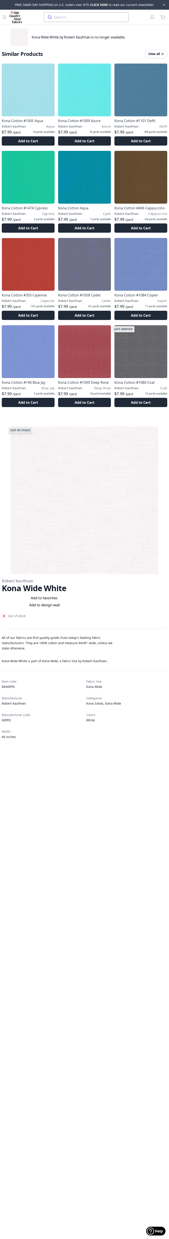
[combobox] (86, 17)
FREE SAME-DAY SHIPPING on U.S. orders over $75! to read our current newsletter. (84, 5)
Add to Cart (28, 141)
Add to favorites (44, 598)
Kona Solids (94, 703)
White (90, 720)
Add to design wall (44, 605)
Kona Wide (94, 687)
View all (156, 54)
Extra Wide (113, 703)
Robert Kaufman (17, 580)
